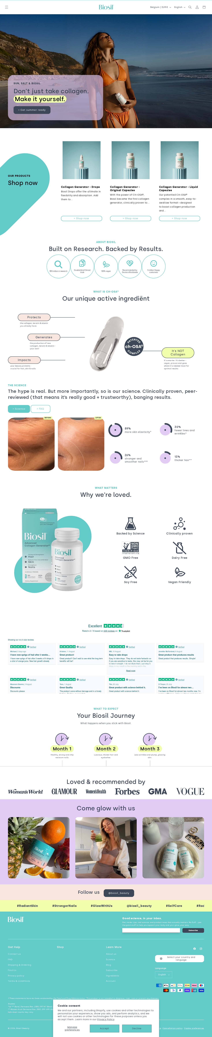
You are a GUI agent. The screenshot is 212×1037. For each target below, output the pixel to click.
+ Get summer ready (32, 109)
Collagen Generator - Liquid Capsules (178, 188)
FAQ (10, 959)
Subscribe (193, 930)
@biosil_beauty (118, 893)
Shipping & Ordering (19, 965)
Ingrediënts (112, 975)
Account (111, 981)
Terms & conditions (19, 981)
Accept (104, 1028)
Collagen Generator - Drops (80, 187)
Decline (136, 1028)
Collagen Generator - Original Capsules (125, 188)
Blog (108, 965)
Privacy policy (16, 975)
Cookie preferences (194, 1028)
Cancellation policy (173, 1028)
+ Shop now (81, 218)
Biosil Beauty (22, 1028)
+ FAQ (40, 408)
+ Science (19, 408)
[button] (6, 7)
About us (111, 954)
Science (110, 959)
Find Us (12, 970)
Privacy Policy (105, 1019)
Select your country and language (181, 958)
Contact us (14, 954)
